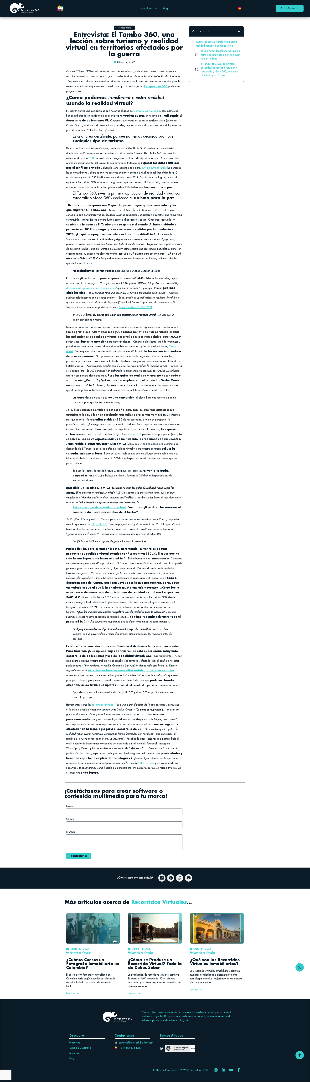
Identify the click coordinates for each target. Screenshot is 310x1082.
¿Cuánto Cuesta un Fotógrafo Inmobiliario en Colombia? (92, 963)
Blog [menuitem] (165, 8)
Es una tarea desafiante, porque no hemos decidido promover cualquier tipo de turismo (220, 54)
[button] (156, 8)
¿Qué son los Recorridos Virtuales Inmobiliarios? (215, 961)
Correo (70, 819)
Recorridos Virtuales (159, 901)
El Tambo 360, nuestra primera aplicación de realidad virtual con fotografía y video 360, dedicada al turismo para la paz (219, 69)
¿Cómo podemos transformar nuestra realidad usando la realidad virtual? (216, 43)
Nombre (70, 806)
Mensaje (70, 832)
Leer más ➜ (72, 993)
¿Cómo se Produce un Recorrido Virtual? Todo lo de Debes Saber (155, 963)
